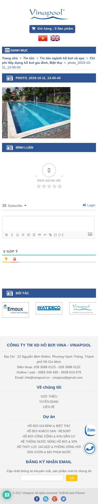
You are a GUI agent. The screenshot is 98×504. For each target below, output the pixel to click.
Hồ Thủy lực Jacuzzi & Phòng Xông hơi (49, 446)
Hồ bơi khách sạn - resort (49, 431)
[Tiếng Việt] (43, 38)
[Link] (50, 235)
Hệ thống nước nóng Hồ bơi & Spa (49, 441)
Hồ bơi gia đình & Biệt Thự (49, 425)
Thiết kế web (67, 492)
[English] (55, 38)
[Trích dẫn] (39, 235)
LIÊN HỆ (49, 406)
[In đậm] (6, 235)
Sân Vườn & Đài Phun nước (49, 452)
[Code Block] (44, 235)
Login (90, 205)
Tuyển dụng (49, 401)
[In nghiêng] (12, 235)
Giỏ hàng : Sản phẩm (54, 28)
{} (55, 234)
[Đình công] (23, 235)
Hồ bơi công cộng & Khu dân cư (49, 436)
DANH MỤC (19, 50)
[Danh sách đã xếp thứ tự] (28, 235)
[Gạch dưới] (17, 235)
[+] (61, 234)
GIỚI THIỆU (49, 396)
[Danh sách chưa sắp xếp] (33, 235)
